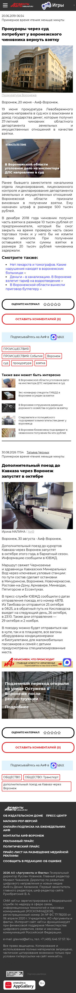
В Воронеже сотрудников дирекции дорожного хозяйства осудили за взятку (43, 406)
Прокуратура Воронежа (19, 95)
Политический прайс (21, 846)
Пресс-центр (56, 815)
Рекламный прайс (18, 841)
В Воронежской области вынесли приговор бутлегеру (35, 287)
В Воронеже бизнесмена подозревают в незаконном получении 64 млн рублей (43, 431)
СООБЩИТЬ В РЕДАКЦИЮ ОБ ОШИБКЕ (32, 861)
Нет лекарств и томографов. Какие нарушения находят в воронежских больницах (36, 269)
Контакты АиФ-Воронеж (23, 835)
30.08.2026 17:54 (13, 452)
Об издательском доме (23, 815)
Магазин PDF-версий (20, 821)
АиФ (31, 531)
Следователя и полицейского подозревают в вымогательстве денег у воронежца (42, 420)
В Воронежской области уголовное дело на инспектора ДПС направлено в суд (44, 382)
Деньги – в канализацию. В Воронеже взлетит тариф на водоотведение (38, 279)
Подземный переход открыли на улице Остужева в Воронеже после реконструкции (37, 691)
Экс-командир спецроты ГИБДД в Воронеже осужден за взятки (39, 394)
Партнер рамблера (36, 974)
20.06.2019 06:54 (13, 16)
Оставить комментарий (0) (38, 319)
